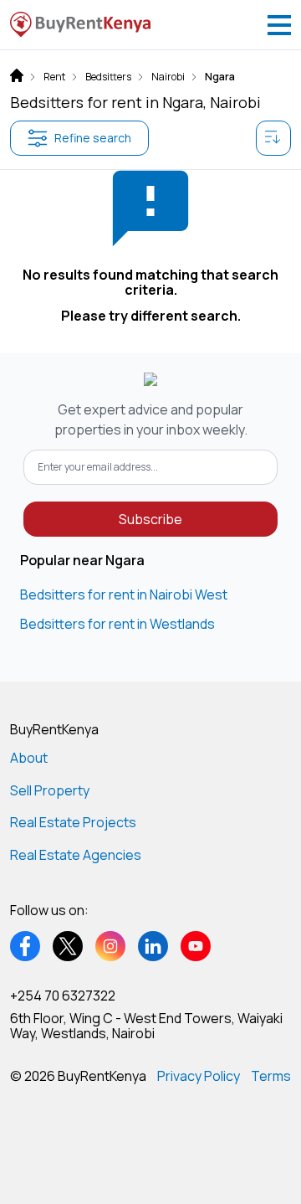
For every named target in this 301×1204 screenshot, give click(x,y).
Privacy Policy (198, 1075)
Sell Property (49, 790)
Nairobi (168, 77)
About (29, 757)
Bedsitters (108, 77)
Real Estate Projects (73, 822)
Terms (271, 1075)
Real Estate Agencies (75, 854)
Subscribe (150, 519)
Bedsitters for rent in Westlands (117, 624)
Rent (54, 77)
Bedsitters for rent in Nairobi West (123, 594)
